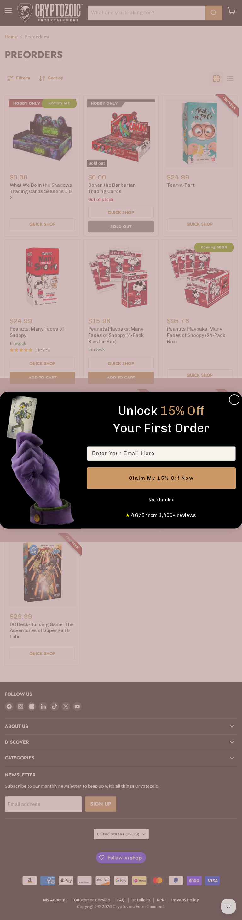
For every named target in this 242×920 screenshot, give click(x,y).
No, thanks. (161, 499)
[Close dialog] (234, 399)
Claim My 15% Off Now (161, 478)
